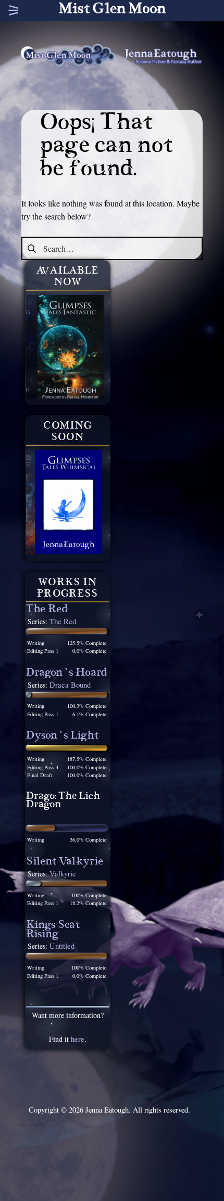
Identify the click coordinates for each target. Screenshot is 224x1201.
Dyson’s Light (62, 737)
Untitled (61, 946)
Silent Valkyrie (64, 863)
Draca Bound (70, 685)
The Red (47, 610)
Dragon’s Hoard (66, 674)
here (77, 1039)
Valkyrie (62, 874)
